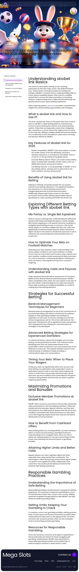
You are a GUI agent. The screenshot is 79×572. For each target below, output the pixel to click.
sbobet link (52, 106)
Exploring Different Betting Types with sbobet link (13, 84)
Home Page (38, 561)
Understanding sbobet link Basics (13, 80)
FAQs (52, 561)
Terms (70, 567)
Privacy (65, 567)
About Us (58, 567)
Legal (74, 567)
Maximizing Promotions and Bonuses (12, 92)
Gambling (9, 45)
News (46, 561)
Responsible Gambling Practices (13, 96)
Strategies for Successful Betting (13, 88)
